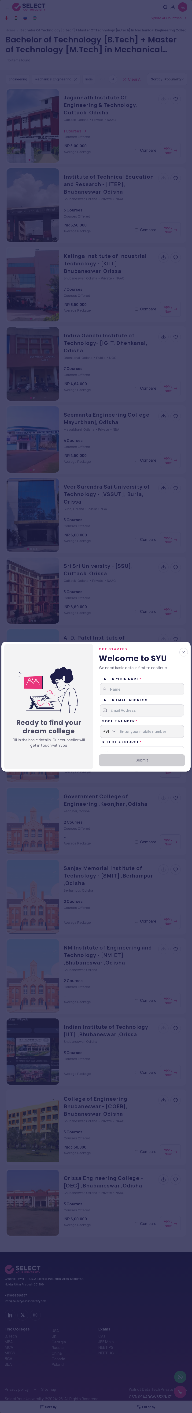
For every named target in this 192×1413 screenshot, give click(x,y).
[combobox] (103, 731)
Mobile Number (118, 721)
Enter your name (120, 679)
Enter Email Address (125, 700)
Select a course (120, 742)
